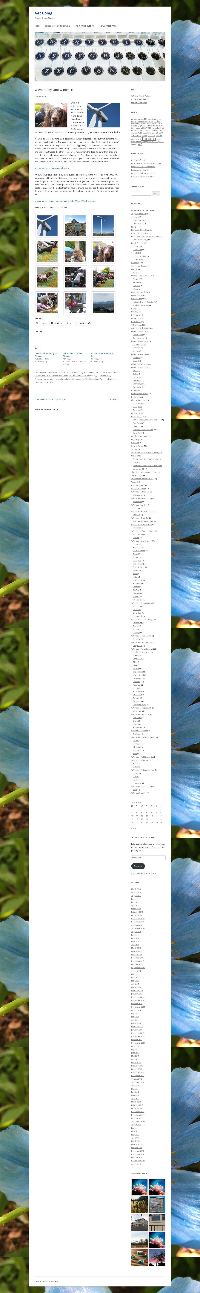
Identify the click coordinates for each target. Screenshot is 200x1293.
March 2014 (136, 1023)
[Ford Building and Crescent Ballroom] (139, 1222)
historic (156, 125)
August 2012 (136, 1085)
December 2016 (137, 918)
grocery (142, 125)
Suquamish (137, 616)
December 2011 (137, 1111)
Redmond (137, 583)
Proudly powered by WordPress (47, 1281)
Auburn (136, 544)
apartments (138, 119)
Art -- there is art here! (64, 372)
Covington (137, 560)
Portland (136, 357)
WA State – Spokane (139, 730)
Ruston (136, 688)
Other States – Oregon (140, 364)
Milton (135, 577)
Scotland (136, 285)
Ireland (136, 282)
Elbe (134, 662)
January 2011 (136, 1147)
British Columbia (138, 243)
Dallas (135, 374)
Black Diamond (139, 550)
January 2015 (136, 994)
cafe (138, 121)
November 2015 (137, 961)
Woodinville (138, 600)
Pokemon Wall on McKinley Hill (143, 173)
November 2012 (137, 1075)
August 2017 (136, 895)
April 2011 (135, 1138)
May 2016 (135, 941)
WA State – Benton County (142, 498)
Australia (135, 217)
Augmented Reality (139, 213)
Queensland (138, 223)
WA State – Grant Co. (139, 518)
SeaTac (136, 590)
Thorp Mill (114, 399)
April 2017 (135, 905)
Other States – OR (138, 354)
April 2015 (135, 984)
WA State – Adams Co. (140, 492)
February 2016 (137, 951)
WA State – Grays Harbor (141, 524)
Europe (134, 269)
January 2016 (136, 954)
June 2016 (135, 938)
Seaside (136, 361)
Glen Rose (137, 380)
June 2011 (135, 1131)
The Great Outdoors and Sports (55, 375)
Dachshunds (105, 375)
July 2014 (134, 1013)
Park (139, 132)
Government (89, 372)
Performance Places (139, 393)
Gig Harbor (137, 672)
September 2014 (138, 1007)
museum (147, 130)
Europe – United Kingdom (141, 276)
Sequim (136, 537)
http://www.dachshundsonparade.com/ (52, 168)
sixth (133, 139)
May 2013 (135, 1056)
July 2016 (134, 935)
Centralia (136, 639)
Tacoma (148, 138)
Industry (134, 312)
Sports (134, 449)
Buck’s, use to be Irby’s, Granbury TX (146, 163)
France (136, 272)
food (159, 123)
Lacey (135, 740)
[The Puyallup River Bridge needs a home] (139, 1240)
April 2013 (135, 1059)
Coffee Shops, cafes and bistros (146, 420)
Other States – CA (138, 331)
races (56, 379)
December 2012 (137, 1072)
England (136, 279)
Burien (135, 557)
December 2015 (137, 958)
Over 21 (136, 426)
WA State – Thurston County (142, 737)
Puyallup (150, 133)
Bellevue (136, 547)
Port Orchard (138, 606)
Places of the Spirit (139, 400)
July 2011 (134, 1128)
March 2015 (136, 987)
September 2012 (138, 1082)
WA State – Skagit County (141, 708)
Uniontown (137, 783)
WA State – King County (140, 541)
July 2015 (134, 974)
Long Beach (137, 645)
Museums (135, 318)
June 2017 (135, 902)
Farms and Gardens (139, 292)
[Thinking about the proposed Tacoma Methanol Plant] (157, 1257)
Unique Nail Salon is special (142, 176)
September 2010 (138, 1160)
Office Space (136, 325)
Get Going (43, 13)
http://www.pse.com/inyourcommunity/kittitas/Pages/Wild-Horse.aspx (65, 201)
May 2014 (135, 1016)
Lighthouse (135, 315)
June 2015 (135, 977)
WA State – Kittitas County (141, 619)
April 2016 (135, 944)
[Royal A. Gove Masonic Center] (139, 1187)
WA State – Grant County (143, 521)
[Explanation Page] (157, 1240)
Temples (136, 410)
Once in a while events (104, 372)
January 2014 (136, 1030)
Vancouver (137, 249)
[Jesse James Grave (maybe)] (139, 1204)
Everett (136, 721)
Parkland (136, 681)
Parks (133, 390)
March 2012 (136, 1102)
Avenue (155, 119)
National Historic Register (143, 302)
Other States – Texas (140, 367)
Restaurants (136, 416)
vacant (134, 144)
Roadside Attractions (139, 436)
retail (139, 135)
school (144, 135)
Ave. (150, 119)
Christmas (143, 122)
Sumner (136, 698)
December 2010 (137, 1151)
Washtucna (137, 495)
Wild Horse (89, 379)
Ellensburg (78, 372)
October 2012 (136, 1079)
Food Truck (137, 423)
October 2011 (136, 1118)
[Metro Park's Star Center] (139, 1257)
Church (150, 122)
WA (140, 144)
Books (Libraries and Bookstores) (145, 236)
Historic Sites (136, 298)
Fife (134, 665)
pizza (145, 133)
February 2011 (137, 1144)
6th (132, 119)
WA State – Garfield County (142, 511)
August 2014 (136, 1010)
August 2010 (136, 1164)
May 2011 (135, 1134)
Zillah (135, 789)
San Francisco (138, 338)
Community (135, 123)
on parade (48, 379)
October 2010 (136, 1157)
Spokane (136, 734)
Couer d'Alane (139, 344)
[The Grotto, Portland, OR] (157, 1204)
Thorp (135, 629)
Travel (133, 482)
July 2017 (134, 899)
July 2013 (134, 1049)
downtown (145, 123)
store (138, 139)
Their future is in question (142, 478)
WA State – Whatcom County (143, 760)
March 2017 (136, 908)
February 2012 (137, 1105)
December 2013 (137, 1033)
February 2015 (137, 990)
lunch (159, 128)
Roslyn (136, 626)
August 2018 (136, 892)
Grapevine (137, 387)
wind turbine (110, 379)
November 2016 (137, 922)
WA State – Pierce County (141, 649)
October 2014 (136, 1003)
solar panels (69, 379)
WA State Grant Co (139, 793)
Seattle (159, 135)
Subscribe (138, 866)
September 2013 (138, 1043)
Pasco (135, 508)
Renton (136, 586)
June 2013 (135, 1052)
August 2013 (136, 1046)
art (145, 119)
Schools (134, 442)
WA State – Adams (138, 488)
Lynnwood (137, 724)
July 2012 (134, 1088)
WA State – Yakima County (142, 786)
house (137, 128)
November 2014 (137, 1000)
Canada (134, 253)
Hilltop (149, 126)
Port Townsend (139, 534)
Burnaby (136, 246)
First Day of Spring (138, 160)
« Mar (133, 828)
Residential (136, 413)
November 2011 (137, 1115)
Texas (159, 139)
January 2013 (136, 1069)
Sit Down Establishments (143, 429)
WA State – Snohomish (140, 714)
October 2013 (136, 1039)
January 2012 (136, 1108)
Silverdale (137, 613)
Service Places (137, 446)
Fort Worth (137, 377)
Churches (137, 403)
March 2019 (136, 889)
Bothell (136, 554)
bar (160, 119)
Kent (135, 573)
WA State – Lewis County (141, 636)
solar (61, 379)
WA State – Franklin (139, 505)
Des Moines (138, 564)
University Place (157, 141)
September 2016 (138, 928)
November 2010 (137, 1154)
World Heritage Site (141, 305)
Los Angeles (138, 334)
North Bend (137, 580)
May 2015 (135, 980)
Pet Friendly (136, 397)
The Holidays (136, 475)
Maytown (137, 744)
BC (132, 226)
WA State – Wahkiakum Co (142, 757)
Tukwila (136, 596)
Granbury (135, 126)
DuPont (136, 655)
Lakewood (146, 127)
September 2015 (138, 967)
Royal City (135, 439)
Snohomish (137, 727)
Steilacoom (137, 694)
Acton (135, 370)
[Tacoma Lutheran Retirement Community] (157, 1187)
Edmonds (137, 717)
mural (140, 130)
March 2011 (136, 1141)
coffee (157, 121)
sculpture (151, 135)
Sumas (136, 766)
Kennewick (137, 501)
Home (37, 26)
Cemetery (135, 262)
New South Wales (140, 220)
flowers (153, 123)
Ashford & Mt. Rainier (141, 652)
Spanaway (137, 691)
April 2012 (135, 1098)
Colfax (135, 773)
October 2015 (136, 964)
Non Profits (136, 321)
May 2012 (135, 1095)
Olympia (154, 130)
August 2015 (136, 971)
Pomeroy (136, 514)
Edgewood (137, 658)
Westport (137, 528)
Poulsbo (136, 609)
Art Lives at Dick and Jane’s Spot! (50, 399)
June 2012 (135, 1092)
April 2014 (135, 1020)
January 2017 (136, 915)
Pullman (136, 780)
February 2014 (137, 1026)
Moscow (136, 351)
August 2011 (136, 1124)
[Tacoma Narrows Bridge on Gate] (157, 1222)
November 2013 (137, 1036)
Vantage (136, 632)
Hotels (134, 308)
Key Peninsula (139, 675)
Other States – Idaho (139, 341)
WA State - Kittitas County (79, 375)
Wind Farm (99, 379)
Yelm (135, 753)
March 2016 (136, 948)
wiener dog (80, 379)
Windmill (38, 382)
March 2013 (136, 1062)
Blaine (135, 763)
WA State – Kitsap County (141, 603)
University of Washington (140, 142)
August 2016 (136, 931)
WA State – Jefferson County (142, 531)
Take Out (136, 433)
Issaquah (137, 570)
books (133, 122)
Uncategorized (137, 485)
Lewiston (136, 348)
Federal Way (138, 567)
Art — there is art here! (140, 210)
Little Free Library (140, 240)
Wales (135, 289)
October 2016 (136, 925)
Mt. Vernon (137, 711)
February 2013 (137, 1066)
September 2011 (138, 1121)
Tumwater (137, 750)
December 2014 (137, 997)
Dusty (135, 776)
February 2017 (137, 912)
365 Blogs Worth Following (57, 26)
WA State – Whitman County (142, 770)
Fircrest (136, 668)
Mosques (137, 406)
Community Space (138, 266)
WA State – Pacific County (141, 642)
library (154, 128)
